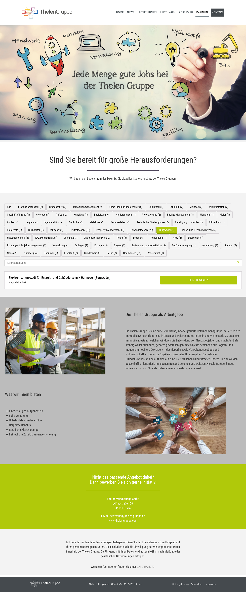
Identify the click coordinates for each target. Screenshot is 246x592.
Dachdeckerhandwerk (97, 237)
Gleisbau (42, 214)
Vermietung (210, 245)
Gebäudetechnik (142, 230)
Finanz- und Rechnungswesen (198, 230)
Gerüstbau (156, 207)
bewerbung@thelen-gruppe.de (127, 516)
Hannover (51, 253)
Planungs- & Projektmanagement (26, 245)
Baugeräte (14, 230)
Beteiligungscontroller (189, 222)
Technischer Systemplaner (153, 222)
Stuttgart (56, 230)
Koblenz (13, 222)
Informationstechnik (30, 207)
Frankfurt (71, 253)
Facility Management (180, 214)
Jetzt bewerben (199, 280)
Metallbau (97, 222)
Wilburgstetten (218, 207)
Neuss (12, 253)
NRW (177, 237)
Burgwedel (166, 230)
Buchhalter (36, 230)
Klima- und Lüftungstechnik (125, 207)
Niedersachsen (126, 214)
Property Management (110, 230)
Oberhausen (132, 253)
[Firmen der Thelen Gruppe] (47, 17)
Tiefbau (61, 214)
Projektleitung (151, 214)
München (207, 214)
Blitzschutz (217, 222)
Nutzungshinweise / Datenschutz (187, 584)
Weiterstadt (156, 253)
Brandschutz (57, 207)
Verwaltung (60, 245)
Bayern (119, 245)
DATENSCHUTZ (145, 566)
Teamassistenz (120, 222)
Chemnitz (70, 237)
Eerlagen (81, 245)
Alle (9, 207)
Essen (138, 237)
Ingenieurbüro (53, 222)
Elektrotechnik (80, 230)
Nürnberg (30, 253)
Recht (122, 237)
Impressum (211, 584)
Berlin (112, 253)
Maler (225, 214)
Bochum (230, 245)
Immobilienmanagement (88, 207)
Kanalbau (81, 214)
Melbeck (196, 207)
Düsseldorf (195, 237)
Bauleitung (101, 214)
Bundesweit (92, 253)
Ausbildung (159, 237)
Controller (76, 222)
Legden (31, 222)
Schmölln (176, 207)
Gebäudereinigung (183, 245)
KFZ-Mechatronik (46, 237)
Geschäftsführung (18, 214)
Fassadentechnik (18, 237)
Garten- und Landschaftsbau (149, 245)
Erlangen (101, 245)
